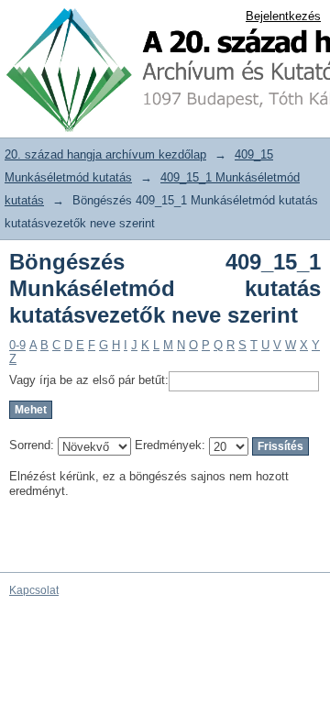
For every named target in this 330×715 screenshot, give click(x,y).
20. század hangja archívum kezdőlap (105, 154)
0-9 (17, 345)
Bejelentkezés (283, 16)
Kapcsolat (34, 590)
